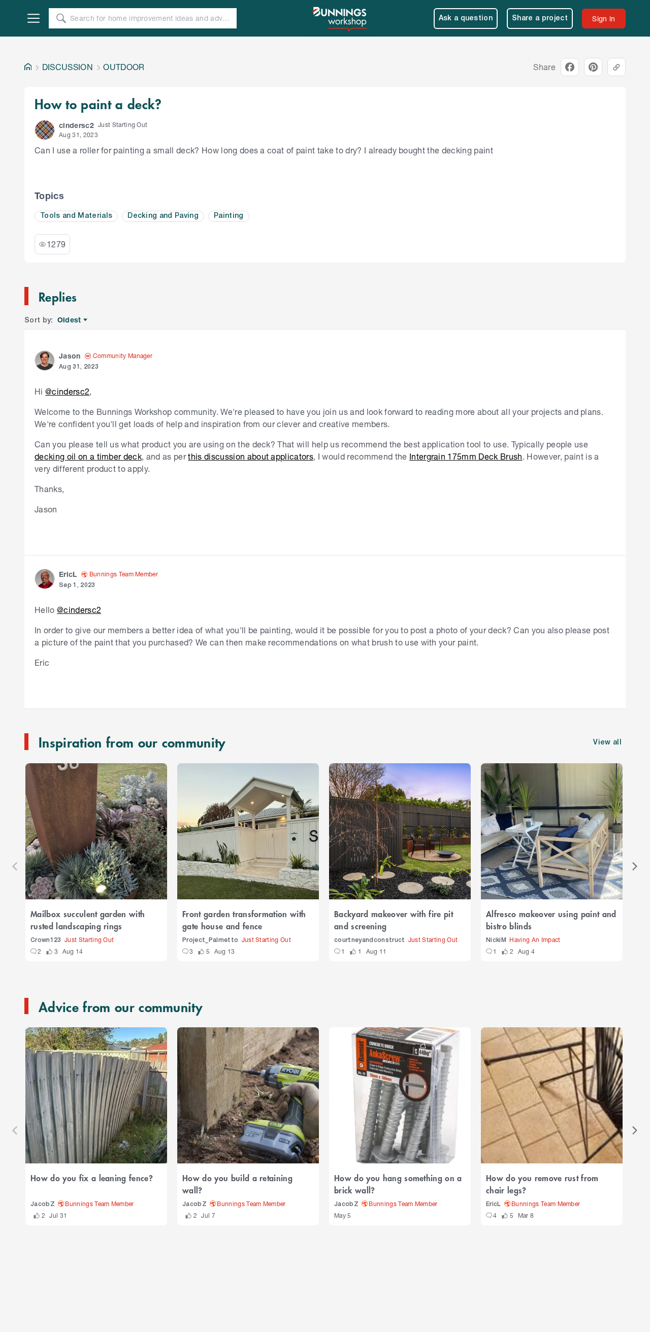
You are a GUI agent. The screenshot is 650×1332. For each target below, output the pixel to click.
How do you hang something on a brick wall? (398, 1184)
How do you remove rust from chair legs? (542, 1184)
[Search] (61, 18)
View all (607, 742)
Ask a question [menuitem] (466, 18)
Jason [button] (70, 355)
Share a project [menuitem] (540, 18)
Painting (229, 216)
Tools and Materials (76, 216)
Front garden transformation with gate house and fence (244, 919)
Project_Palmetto (210, 940)
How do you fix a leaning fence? (91, 1178)
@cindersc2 (67, 391)
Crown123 (45, 940)
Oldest (69, 320)
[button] (45, 130)
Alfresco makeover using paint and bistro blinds (551, 919)
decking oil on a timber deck (88, 456)
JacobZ (42, 1204)
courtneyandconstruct (369, 940)
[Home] (27, 67)
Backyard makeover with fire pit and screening (393, 919)
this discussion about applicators (250, 456)
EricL (493, 1204)
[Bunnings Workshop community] (340, 18)
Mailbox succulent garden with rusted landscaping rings (87, 919)
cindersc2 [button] (76, 125)
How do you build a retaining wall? (237, 1184)
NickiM (496, 940)
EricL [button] (68, 574)
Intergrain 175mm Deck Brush (466, 456)
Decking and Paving (163, 216)
